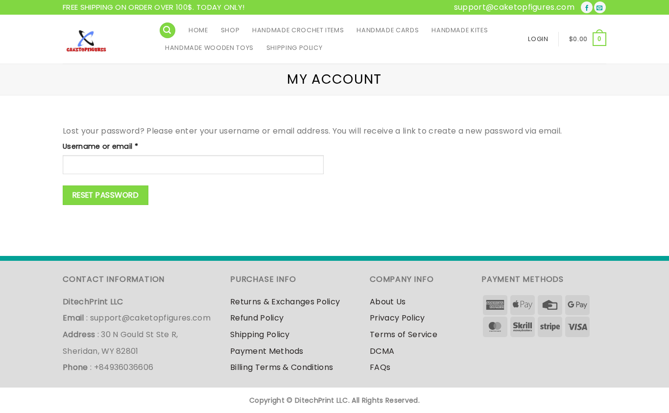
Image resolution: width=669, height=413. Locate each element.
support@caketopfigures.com (514, 7)
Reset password (105, 195)
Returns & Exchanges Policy (285, 301)
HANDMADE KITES (459, 30)
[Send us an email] (600, 7)
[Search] (167, 31)
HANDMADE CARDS (388, 30)
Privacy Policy (397, 317)
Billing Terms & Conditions (281, 367)
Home (198, 30)
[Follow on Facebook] (587, 7)
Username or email (116, 146)
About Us (388, 301)
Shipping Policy (294, 48)
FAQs (380, 367)
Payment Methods (267, 351)
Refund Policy (257, 317)
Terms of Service (403, 334)
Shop (230, 30)
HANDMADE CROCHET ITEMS (298, 30)
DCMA (382, 351)
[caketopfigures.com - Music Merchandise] (103, 39)
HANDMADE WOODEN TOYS (209, 48)
